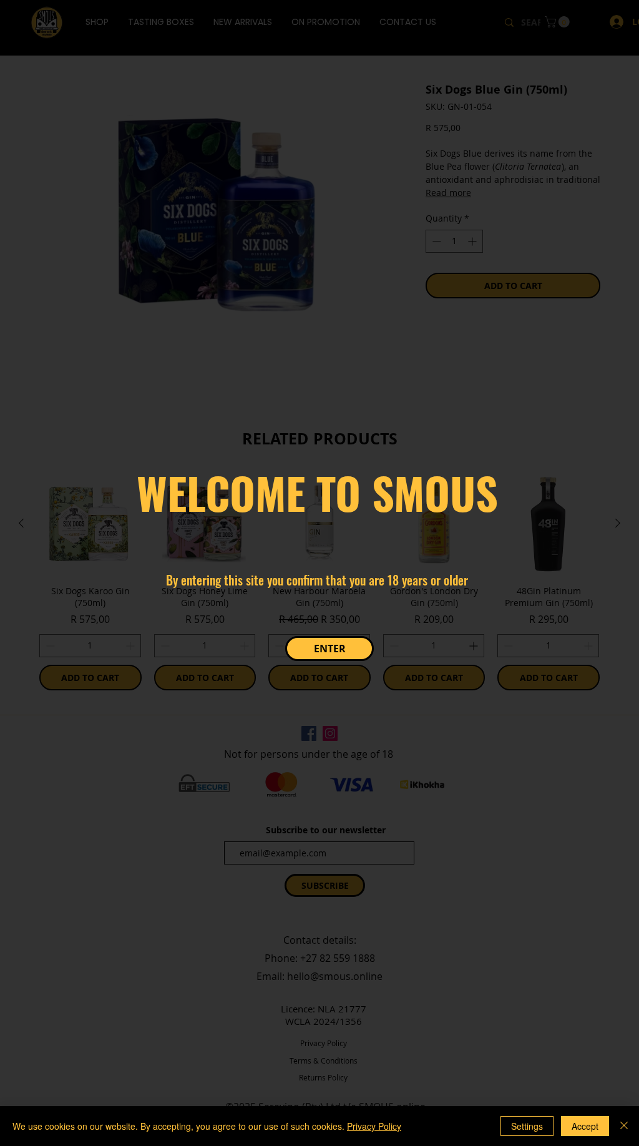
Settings (527, 1126)
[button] (329, 648)
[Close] (624, 1126)
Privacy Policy (374, 1126)
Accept (585, 1126)
